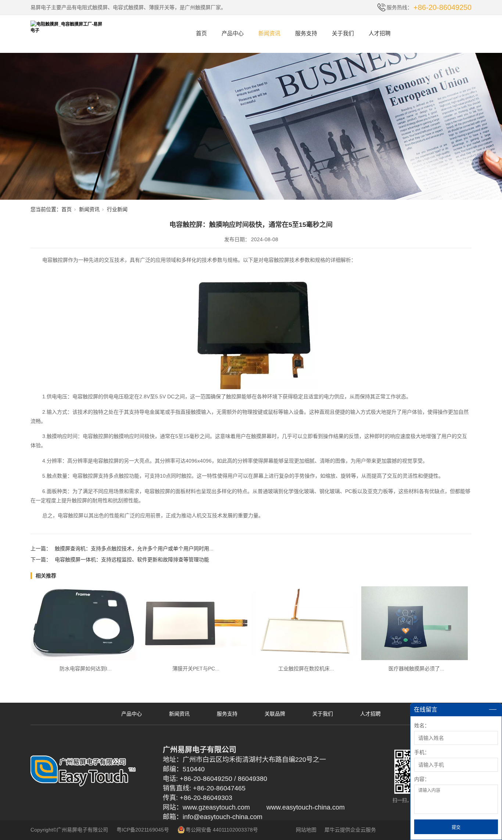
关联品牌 (275, 714)
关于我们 (343, 33)
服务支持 (306, 33)
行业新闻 (117, 209)
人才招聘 (380, 33)
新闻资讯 (269, 33)
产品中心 (233, 33)
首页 (201, 33)
